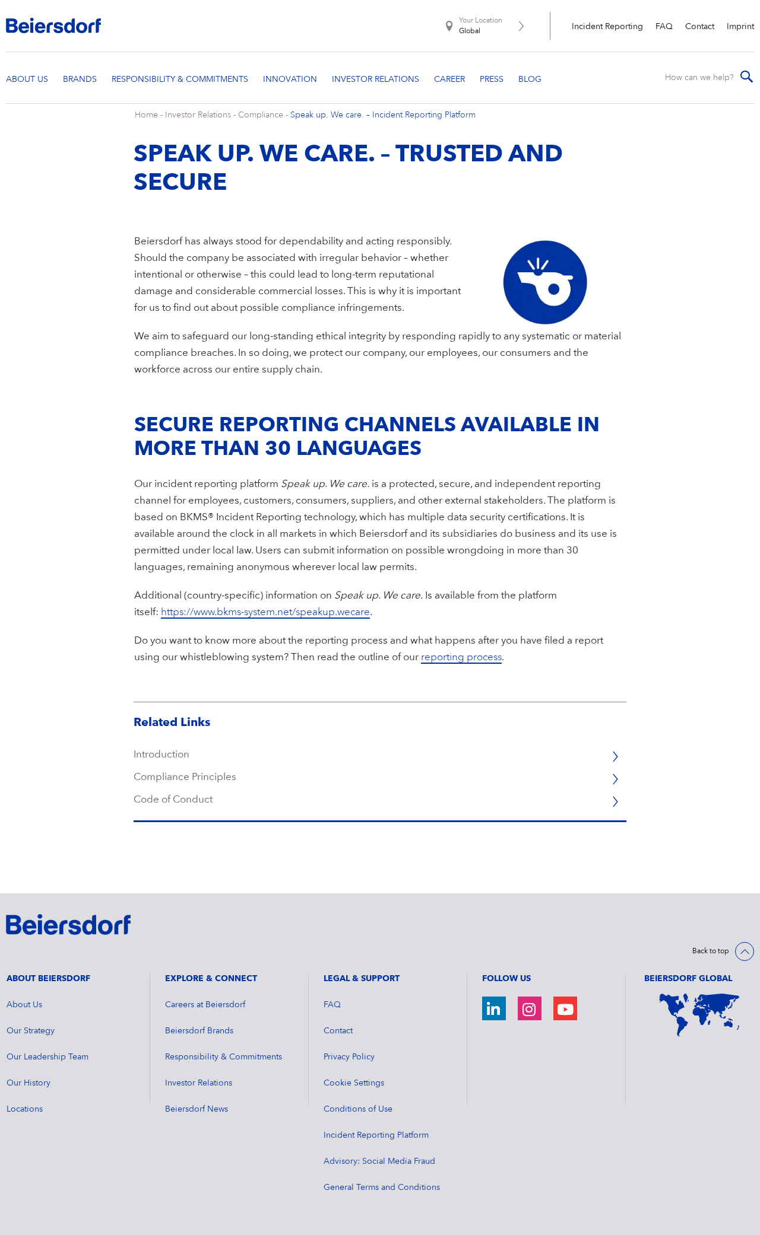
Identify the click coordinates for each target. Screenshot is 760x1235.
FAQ (664, 27)
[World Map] (699, 1015)
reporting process (461, 657)
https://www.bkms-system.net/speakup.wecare (265, 612)
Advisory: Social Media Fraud (379, 1161)
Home (146, 115)
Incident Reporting (607, 27)
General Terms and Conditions (382, 1187)
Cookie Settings (354, 1083)
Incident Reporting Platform (376, 1135)
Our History (28, 1083)
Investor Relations (198, 115)
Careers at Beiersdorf (205, 1005)
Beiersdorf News (196, 1109)
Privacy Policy (349, 1057)
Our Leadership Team (47, 1057)
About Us (24, 1005)
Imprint (740, 27)
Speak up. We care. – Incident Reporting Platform (383, 115)
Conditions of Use (358, 1109)
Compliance (260, 115)
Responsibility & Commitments (223, 1057)
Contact (699, 27)
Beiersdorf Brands (199, 1031)
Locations (25, 1109)
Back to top (710, 951)
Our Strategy (31, 1031)
